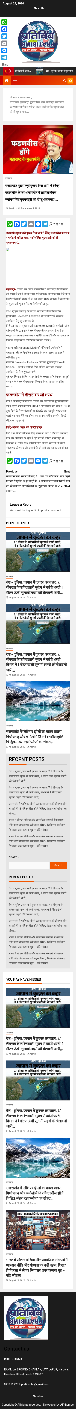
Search (14, 857)
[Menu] (15, 80)
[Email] (5, 43)
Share (56, 224)
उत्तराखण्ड (8, 178)
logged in (31, 510)
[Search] (64, 80)
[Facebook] (5, 29)
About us (39, 8)
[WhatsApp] (5, 22)
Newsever (49, 1404)
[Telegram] (5, 57)
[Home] (7, 80)
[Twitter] (5, 36)
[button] (15, 80)
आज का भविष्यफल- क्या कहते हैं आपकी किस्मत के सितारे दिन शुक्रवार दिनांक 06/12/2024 (54, 479)
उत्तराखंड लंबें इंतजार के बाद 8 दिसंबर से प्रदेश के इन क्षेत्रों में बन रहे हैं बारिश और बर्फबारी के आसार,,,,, (21, 481)
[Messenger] (5, 50)
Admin (12, 208)
